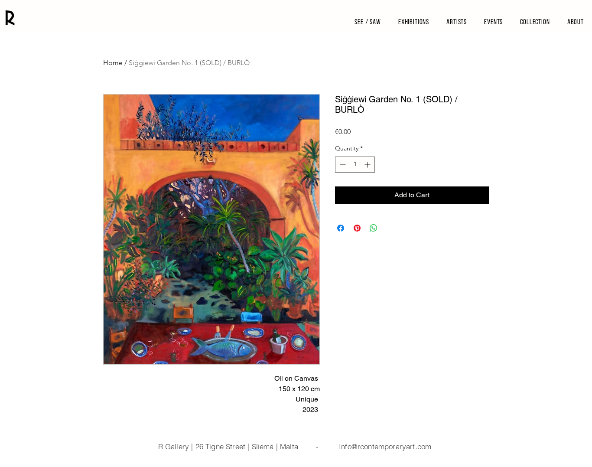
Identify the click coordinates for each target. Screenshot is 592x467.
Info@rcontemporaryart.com (385, 446)
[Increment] (368, 164)
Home (113, 63)
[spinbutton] (355, 164)
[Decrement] (341, 164)
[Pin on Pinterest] (357, 228)
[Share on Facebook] (340, 228)
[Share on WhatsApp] (373, 228)
